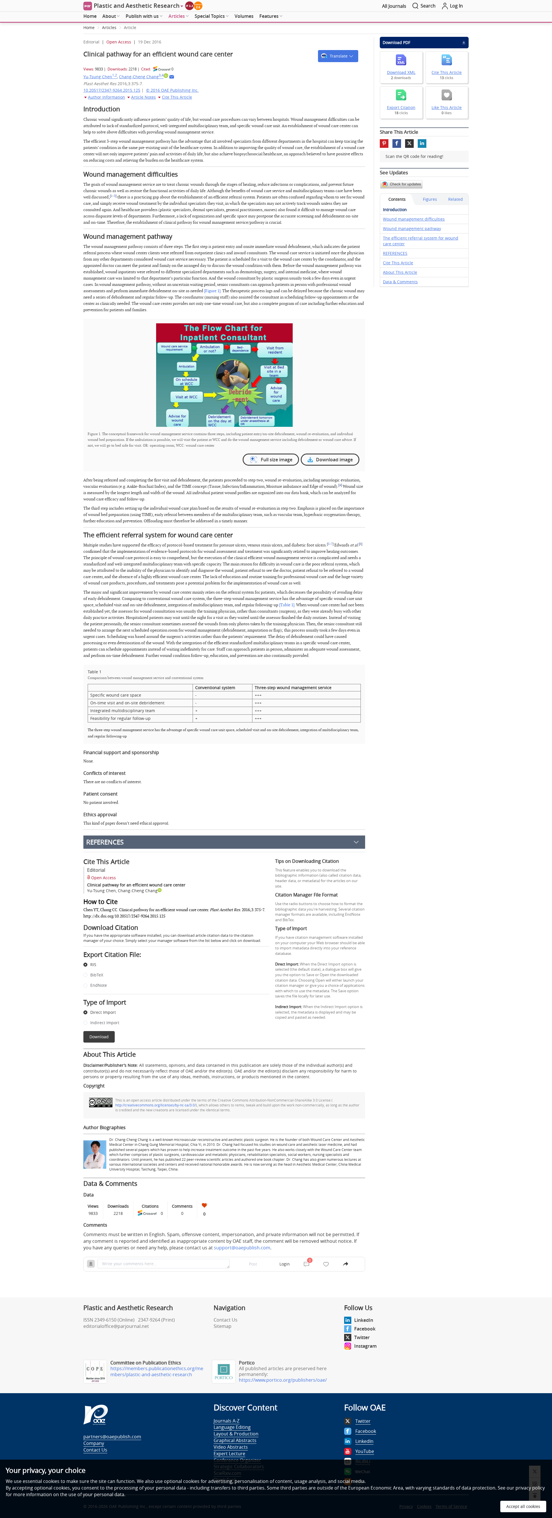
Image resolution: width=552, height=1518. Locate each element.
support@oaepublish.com (242, 1247)
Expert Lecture (229, 1453)
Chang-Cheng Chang (141, 76)
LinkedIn (363, 1320)
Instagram (365, 1346)
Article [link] (130, 27)
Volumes (244, 16)
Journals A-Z (226, 1421)
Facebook (364, 1329)
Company (93, 1443)
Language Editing (232, 1427)
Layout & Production (236, 1434)
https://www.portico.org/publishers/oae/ (283, 1380)
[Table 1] (286, 605)
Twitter (362, 1337)
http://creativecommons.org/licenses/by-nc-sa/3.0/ (155, 1105)
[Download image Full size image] (224, 375)
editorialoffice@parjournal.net (116, 1326)
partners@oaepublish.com (112, 1436)
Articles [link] (109, 27)
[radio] (172, 965)
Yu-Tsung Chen (100, 76)
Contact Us (225, 1320)
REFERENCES (105, 842)
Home (90, 16)
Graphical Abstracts (235, 1440)
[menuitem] (89, 16)
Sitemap (222, 1326)
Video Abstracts (231, 1447)
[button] (338, 56)
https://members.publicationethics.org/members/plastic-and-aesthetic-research (156, 1371)
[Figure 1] (212, 290)
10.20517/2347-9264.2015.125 (111, 90)
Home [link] (89, 27)
